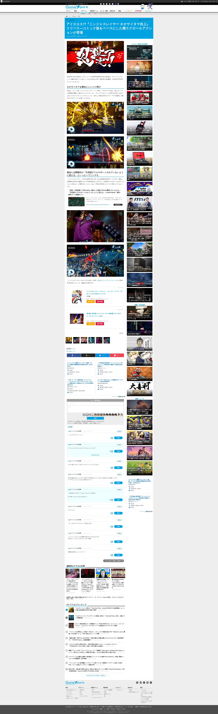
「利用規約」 (85, 423)
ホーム (68, 11)
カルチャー (118, 687)
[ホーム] (67, 16)
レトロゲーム (119, 690)
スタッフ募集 (106, 708)
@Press (124, 708)
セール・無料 (104, 11)
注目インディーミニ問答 (72, 698)
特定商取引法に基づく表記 (145, 706)
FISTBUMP (138, 11)
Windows (83, 13)
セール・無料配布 (108, 690)
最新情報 (105, 687)
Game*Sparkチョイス (134, 692)
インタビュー (70, 694)
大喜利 (130, 690)
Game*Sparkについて (70, 706)
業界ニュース (107, 694)
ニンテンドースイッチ (110, 280)
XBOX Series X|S (96, 692)
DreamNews (118, 708)
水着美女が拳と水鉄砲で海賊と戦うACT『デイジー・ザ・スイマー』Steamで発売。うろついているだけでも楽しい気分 (94, 598)
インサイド (128, 11)
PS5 (93, 690)
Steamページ (72, 351)
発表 (105, 692)
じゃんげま (143, 690)
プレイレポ (69, 692)
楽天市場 (100, 301)
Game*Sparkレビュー (72, 690)
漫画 (119, 11)
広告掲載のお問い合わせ (94, 706)
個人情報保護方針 (109, 706)
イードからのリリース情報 (96, 708)
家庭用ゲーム (94, 11)
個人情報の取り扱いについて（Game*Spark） (124, 706)
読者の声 (112, 11)
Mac (90, 13)
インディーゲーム (104, 13)
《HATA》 (121, 333)
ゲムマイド (148, 11)
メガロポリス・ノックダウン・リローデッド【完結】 (146, 693)
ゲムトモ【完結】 (145, 699)
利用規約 (137, 706)
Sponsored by (115, 396)
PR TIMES (112, 708)
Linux (95, 13)
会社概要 (103, 706)
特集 (75, 11)
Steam (100, 280)
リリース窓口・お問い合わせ (82, 706)
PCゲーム (84, 11)
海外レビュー (70, 696)
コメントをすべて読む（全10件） (113, 560)
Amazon (90, 301)
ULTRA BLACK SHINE (146, 697)
